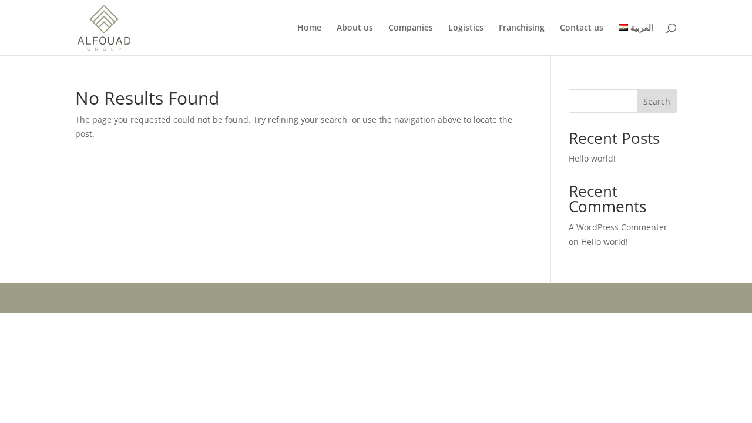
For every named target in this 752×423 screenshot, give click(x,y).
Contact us (581, 28)
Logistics (466, 28)
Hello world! (592, 158)
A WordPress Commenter (618, 227)
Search (656, 101)
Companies (410, 28)
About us (355, 28)
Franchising (522, 28)
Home (309, 28)
